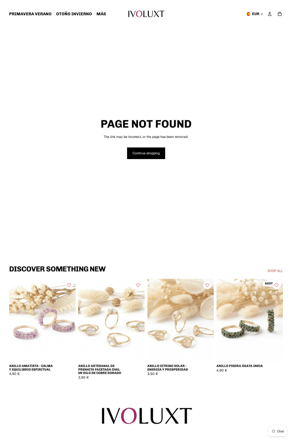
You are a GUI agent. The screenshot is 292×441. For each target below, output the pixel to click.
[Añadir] (68, 355)
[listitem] (101, 14)
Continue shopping (146, 153)
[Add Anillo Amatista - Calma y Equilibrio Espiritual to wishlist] (69, 285)
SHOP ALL (275, 271)
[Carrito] (280, 14)
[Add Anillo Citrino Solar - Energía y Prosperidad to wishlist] (207, 285)
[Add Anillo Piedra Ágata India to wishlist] (276, 285)
